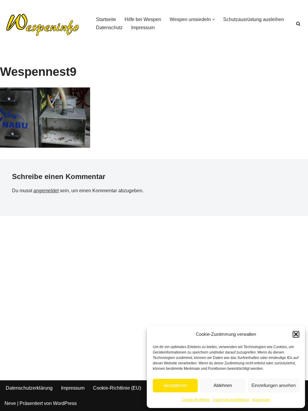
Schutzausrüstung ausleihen (253, 19)
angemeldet (46, 190)
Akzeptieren (175, 385)
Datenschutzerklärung (231, 400)
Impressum (261, 400)
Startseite (106, 19)
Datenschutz (109, 27)
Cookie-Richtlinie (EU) (117, 388)
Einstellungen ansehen (273, 385)
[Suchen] (298, 23)
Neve (10, 403)
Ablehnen (223, 385)
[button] (296, 334)
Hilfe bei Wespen (143, 19)
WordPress (65, 403)
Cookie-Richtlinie (196, 400)
